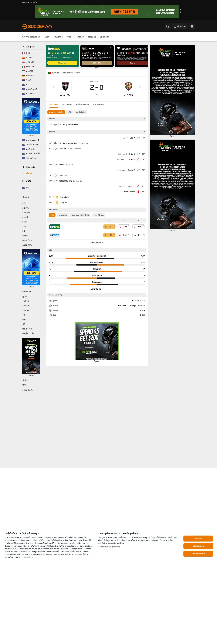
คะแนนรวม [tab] (62, 215)
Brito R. (132, 154)
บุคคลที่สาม (28, 557)
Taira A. (67, 175)
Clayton (62, 148)
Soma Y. (69, 165)
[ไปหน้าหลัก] (42, 26)
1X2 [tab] (52, 215)
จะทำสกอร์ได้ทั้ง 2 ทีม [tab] (80, 215)
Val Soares (121, 170)
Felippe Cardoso (74, 148)
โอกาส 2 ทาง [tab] (99, 215)
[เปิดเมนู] (192, 26)
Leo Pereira (120, 159)
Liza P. (132, 138)
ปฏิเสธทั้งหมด (198, 546)
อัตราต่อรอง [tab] (67, 105)
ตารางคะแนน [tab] (98, 105)
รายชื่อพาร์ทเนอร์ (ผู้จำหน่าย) (109, 547)
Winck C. (122, 186)
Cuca (61, 175)
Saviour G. (77, 181)
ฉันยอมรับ (198, 538)
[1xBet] (54, 235)
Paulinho (131, 186)
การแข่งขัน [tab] (54, 105)
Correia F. (131, 159)
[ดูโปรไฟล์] (65, 86)
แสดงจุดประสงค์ (198, 554)
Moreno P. (124, 138)
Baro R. (62, 165)
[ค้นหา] (168, 26)
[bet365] (54, 226)
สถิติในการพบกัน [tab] (82, 105)
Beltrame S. (122, 154)
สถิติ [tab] (69, 112)
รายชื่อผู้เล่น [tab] (80, 112)
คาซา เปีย (65, 95)
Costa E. (131, 170)
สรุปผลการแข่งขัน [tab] (56, 112)
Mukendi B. (84, 143)
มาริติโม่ (128, 95)
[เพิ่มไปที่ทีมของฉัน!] (54, 86)
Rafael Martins (65, 181)
